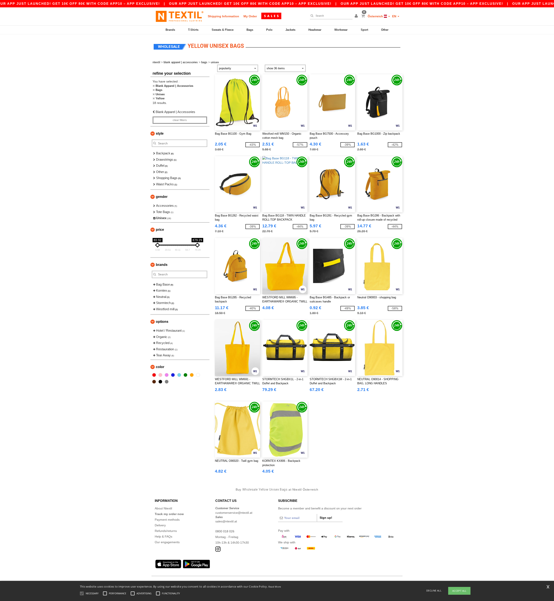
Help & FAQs (163, 536)
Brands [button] (161, 265)
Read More (274, 586)
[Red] (154, 375)
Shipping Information (223, 16)
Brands (170, 29)
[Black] (160, 382)
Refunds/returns (166, 531)
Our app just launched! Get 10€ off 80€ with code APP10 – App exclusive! (250, 3)
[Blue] (173, 375)
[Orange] (192, 375)
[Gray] (167, 382)
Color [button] (160, 367)
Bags (249, 29)
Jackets (290, 29)
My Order (250, 16)
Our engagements (167, 542)
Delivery (160, 525)
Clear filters (180, 120)
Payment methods (167, 519)
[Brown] (154, 382)
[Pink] (160, 375)
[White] (198, 375)
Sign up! (326, 517)
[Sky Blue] (179, 375)
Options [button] (162, 321)
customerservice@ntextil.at (233, 512)
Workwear (341, 29)
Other (384, 29)
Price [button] (160, 229)
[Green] (185, 375)
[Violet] (167, 375)
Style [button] (160, 133)
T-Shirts (193, 29)
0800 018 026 (224, 531)
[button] (357, 16)
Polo (269, 29)
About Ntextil (163, 508)
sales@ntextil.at (226, 521)
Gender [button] (161, 197)
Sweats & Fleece (223, 29)
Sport (364, 29)
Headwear (314, 29)
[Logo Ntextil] (179, 16)
